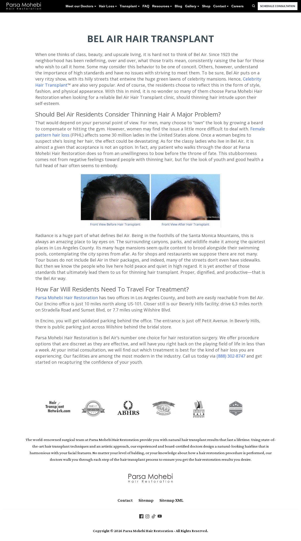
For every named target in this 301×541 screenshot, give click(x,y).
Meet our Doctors (79, 6)
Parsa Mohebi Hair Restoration (66, 297)
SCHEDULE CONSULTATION (277, 6)
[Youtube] (160, 515)
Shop (206, 6)
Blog (178, 6)
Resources (160, 6)
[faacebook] (141, 515)
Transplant (128, 6)
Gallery (190, 6)
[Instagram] (147, 515)
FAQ (146, 6)
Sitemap (146, 500)
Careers (237, 6)
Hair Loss (106, 6)
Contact (219, 6)
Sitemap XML (171, 500)
